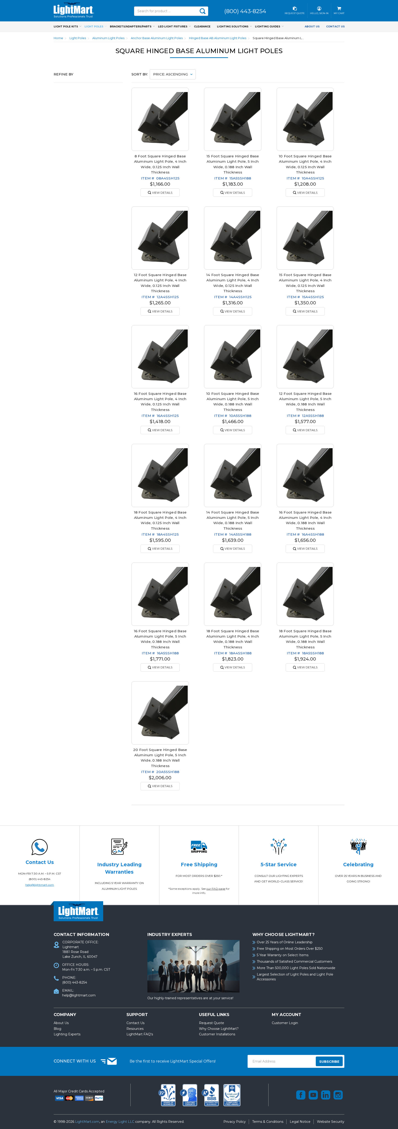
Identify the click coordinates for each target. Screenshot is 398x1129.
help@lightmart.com (39, 884)
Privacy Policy (234, 1122)
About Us (312, 26)
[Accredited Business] (211, 1095)
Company (65, 1014)
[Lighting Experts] (189, 1095)
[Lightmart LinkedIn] (325, 1095)
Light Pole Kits (66, 26)
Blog (57, 1029)
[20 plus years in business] (167, 1095)
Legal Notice (300, 1122)
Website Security (330, 1122)
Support (137, 1014)
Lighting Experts (67, 1034)
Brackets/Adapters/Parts (131, 26)
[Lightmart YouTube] (313, 1095)
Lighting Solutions (233, 26)
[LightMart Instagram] (338, 1095)
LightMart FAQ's (139, 1034)
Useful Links (214, 1014)
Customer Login (285, 1023)
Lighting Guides (267, 26)
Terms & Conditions (267, 1122)
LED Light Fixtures (172, 26)
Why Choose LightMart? (219, 1029)
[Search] (202, 11)
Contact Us (335, 26)
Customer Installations (217, 1034)
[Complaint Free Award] (232, 1095)
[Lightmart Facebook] (301, 1095)
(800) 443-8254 (39, 879)
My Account (286, 1014)
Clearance (202, 26)
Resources (134, 1029)
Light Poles (94, 26)
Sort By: (140, 74)
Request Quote (211, 1023)
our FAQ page (215, 888)
